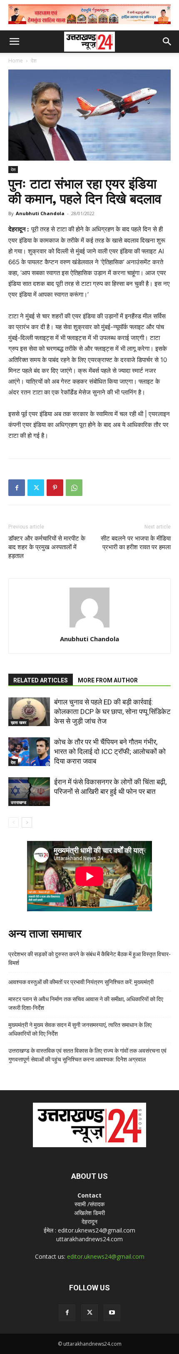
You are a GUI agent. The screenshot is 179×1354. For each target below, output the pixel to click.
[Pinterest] (55, 487)
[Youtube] (112, 1312)
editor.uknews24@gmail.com (105, 1256)
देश (34, 60)
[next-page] (27, 822)
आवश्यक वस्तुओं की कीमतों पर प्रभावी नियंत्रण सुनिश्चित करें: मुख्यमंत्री (81, 982)
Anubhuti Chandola (40, 213)
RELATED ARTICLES (40, 680)
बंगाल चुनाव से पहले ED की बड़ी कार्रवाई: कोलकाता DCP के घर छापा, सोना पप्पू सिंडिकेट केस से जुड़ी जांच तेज (112, 711)
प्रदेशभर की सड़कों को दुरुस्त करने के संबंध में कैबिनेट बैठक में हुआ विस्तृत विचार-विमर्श (89, 958)
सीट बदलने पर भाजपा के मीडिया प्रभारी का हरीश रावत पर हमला (136, 543)
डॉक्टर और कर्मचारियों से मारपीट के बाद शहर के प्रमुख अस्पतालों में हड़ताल (46, 547)
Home (15, 60)
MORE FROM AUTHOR (108, 680)
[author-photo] (89, 627)
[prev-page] (13, 822)
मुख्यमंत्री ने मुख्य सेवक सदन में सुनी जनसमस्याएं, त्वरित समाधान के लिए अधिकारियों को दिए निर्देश (80, 1029)
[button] (14, 41)
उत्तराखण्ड (18, 802)
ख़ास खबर (18, 722)
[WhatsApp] (74, 487)
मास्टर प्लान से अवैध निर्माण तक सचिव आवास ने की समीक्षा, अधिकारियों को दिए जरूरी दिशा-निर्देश (85, 1003)
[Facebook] (16, 487)
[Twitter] (35, 487)
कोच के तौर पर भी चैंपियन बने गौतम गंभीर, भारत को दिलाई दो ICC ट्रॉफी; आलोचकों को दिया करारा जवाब (110, 751)
